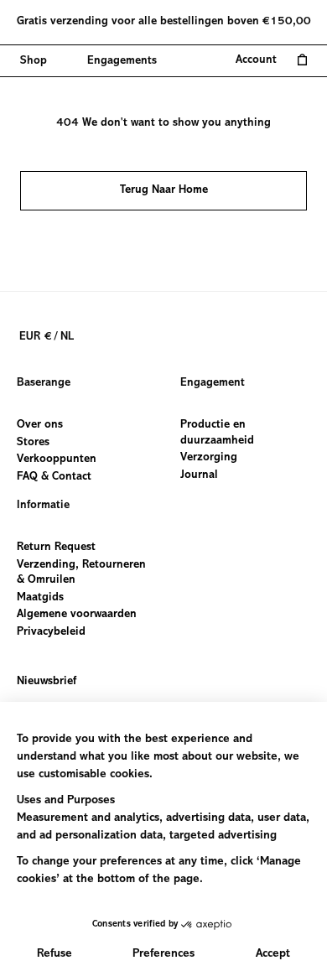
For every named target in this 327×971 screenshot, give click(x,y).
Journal (199, 475)
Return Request (56, 548)
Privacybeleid (51, 632)
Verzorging (208, 458)
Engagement (212, 383)
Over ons (40, 425)
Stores (33, 442)
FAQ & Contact (54, 476)
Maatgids (40, 597)
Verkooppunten (56, 459)
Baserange (43, 383)
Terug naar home (164, 190)
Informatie (43, 506)
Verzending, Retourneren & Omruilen (81, 572)
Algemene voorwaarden (77, 615)
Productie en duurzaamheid (217, 433)
